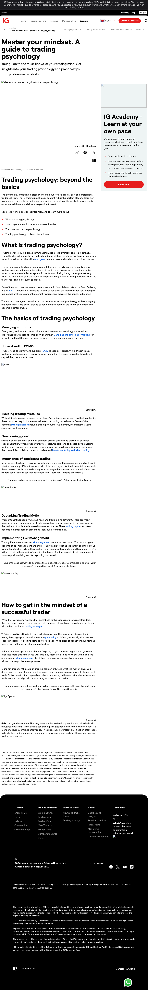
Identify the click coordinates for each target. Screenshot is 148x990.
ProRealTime (44, 829)
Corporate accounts (98, 836)
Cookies (33, 866)
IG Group (130, 968)
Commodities (21, 825)
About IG (44, 866)
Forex (17, 816)
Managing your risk (72, 29)
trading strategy (33, 626)
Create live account (129, 20)
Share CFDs (20, 812)
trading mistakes (20, 424)
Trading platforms (38, 21)
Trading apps (45, 816)
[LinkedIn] (94, 160)
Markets (18, 807)
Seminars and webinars (121, 29)
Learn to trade (71, 807)
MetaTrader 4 (45, 825)
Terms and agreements (30, 863)
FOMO (12, 290)
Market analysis (69, 21)
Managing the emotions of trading (71, 334)
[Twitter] (94, 152)
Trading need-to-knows (96, 29)
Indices (18, 821)
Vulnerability (21, 866)
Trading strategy (72, 820)
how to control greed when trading (70, 450)
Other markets (22, 829)
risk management (41, 542)
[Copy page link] (76, 152)
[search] (146, 21)
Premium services (97, 820)
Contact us (119, 807)
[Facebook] (85, 152)
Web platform (45, 812)
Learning (84, 21)
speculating (50, 637)
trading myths (73, 526)
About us (54, 21)
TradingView (44, 821)
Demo (41, 837)
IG (15, 863)
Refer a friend (94, 824)
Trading (23, 21)
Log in (143, 12)
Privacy (48, 863)
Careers (120, 968)
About (91, 807)
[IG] (6, 20)
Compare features (47, 833)
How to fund (59, 863)
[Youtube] (125, 867)
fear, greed (40, 259)
